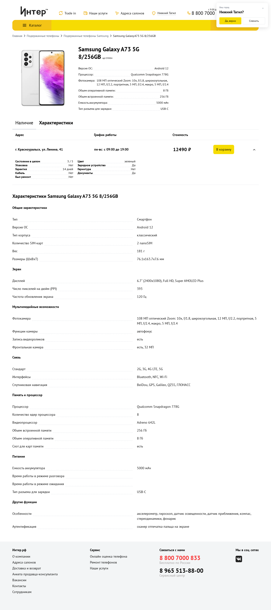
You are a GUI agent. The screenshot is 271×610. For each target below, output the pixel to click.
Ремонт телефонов (103, 562)
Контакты (19, 586)
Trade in (70, 13)
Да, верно (230, 21)
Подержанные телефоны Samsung (86, 36)
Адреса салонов (132, 13)
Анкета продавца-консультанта (35, 574)
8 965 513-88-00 (181, 570)
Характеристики (56, 123)
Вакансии (19, 580)
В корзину (223, 149)
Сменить (254, 21)
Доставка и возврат (26, 568)
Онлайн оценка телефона (108, 556)
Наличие (24, 123)
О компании (21, 556)
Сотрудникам (22, 592)
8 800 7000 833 (179, 558)
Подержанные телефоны (43, 36)
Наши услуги (98, 13)
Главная (17, 36)
